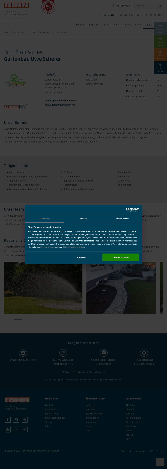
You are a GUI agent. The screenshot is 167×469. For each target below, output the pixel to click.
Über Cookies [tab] (122, 218)
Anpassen (81, 257)
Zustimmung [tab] (44, 218)
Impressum (49, 247)
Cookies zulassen (121, 257)
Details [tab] (83, 218)
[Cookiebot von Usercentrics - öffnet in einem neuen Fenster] (128, 210)
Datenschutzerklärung (73, 247)
